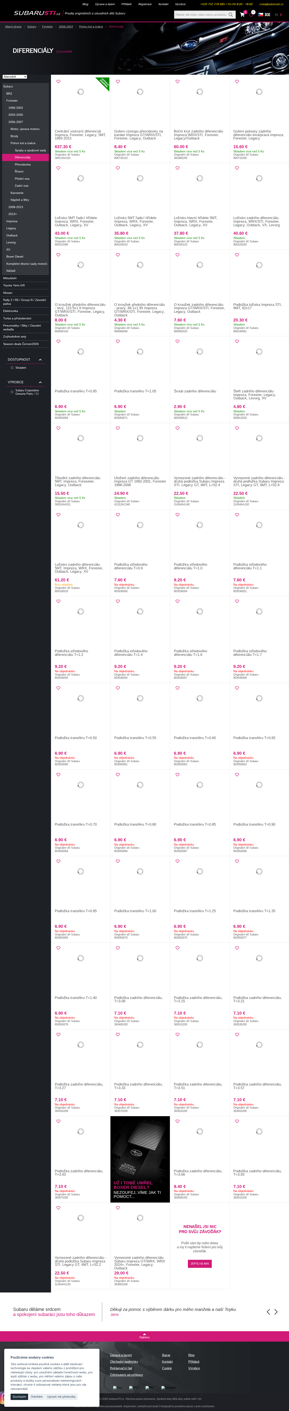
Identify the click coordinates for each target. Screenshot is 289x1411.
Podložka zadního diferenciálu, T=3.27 (79, 1086)
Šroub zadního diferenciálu (195, 391)
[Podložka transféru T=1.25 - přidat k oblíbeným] (177, 861)
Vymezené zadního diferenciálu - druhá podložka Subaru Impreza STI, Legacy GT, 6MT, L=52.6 (259, 481)
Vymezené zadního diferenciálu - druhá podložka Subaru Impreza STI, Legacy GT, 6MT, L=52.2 (80, 1261)
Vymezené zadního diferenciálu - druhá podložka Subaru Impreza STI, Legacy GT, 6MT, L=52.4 (200, 481)
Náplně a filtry (20, 199)
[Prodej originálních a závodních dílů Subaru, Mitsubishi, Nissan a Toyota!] (63, 13)
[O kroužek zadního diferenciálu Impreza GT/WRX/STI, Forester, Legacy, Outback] (200, 276)
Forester (47, 26)
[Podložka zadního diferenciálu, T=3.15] (200, 969)
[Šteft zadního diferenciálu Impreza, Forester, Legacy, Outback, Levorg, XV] (259, 363)
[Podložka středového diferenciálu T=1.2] (80, 623)
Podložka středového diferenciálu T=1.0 (190, 566)
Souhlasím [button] (19, 1396)
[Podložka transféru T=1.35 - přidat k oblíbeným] (237, 861)
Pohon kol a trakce (91, 26)
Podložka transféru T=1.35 (254, 911)
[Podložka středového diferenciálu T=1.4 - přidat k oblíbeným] (118, 601)
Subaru (31, 26)
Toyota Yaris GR (14, 285)
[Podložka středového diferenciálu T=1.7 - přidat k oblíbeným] (237, 601)
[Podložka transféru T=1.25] (200, 882)
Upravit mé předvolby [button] (61, 1396)
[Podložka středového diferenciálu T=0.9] (140, 536)
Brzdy (14, 136)
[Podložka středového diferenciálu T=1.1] (259, 536)
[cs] (260, 14)
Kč (276, 15)
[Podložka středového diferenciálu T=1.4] (140, 623)
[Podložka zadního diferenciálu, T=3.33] (140, 1056)
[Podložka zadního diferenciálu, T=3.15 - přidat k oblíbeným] (177, 948)
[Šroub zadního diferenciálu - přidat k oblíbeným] (177, 341)
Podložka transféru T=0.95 (76, 391)
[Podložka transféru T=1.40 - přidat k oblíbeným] (58, 948)
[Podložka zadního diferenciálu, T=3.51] (200, 1056)
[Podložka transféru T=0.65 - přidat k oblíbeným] (237, 688)
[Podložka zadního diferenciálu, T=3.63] (80, 1143)
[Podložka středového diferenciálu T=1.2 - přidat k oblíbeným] (58, 601)
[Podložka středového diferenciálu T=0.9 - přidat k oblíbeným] (118, 515)
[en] (267, 14)
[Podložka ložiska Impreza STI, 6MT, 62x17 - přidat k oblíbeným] (237, 255)
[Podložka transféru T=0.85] (200, 796)
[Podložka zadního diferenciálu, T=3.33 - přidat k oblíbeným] (118, 1035)
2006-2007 (66, 26)
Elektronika (10, 311)
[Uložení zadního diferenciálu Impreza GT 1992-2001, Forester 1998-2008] (140, 449)
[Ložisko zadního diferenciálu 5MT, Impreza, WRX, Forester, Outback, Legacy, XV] (80, 536)
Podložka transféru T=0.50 (76, 738)
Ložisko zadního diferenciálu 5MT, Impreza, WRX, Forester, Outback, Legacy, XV (79, 568)
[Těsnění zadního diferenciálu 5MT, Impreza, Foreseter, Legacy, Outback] (80, 449)
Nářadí (10, 270)
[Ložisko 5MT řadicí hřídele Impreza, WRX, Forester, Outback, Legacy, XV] (80, 189)
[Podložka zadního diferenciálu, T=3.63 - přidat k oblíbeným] (58, 1121)
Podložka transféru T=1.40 (76, 998)
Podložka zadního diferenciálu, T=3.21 (257, 999)
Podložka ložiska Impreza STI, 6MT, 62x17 (257, 306)
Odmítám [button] (37, 1396)
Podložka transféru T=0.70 (76, 824)
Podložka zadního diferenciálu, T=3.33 (138, 1086)
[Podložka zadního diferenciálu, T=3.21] (259, 969)
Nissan (7, 292)
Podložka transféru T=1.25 (195, 911)
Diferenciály (22, 157)
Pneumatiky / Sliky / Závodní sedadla (22, 327)
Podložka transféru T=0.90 (254, 824)
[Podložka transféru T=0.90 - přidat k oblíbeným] (237, 775)
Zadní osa (21, 185)
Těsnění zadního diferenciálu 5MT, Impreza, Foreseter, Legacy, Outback (77, 481)
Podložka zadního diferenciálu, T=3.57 (257, 1086)
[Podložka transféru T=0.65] (259, 709)
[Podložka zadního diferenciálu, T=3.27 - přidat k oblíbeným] (58, 1035)
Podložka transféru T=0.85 (195, 824)
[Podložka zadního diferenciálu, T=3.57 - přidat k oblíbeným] (237, 1035)
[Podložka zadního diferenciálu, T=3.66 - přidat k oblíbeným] (177, 1121)
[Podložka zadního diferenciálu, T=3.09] (140, 969)
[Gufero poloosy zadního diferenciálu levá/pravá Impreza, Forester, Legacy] (259, 103)
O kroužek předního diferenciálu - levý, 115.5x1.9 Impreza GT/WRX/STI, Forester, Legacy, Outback (80, 310)
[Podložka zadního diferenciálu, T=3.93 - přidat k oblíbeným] (237, 1121)
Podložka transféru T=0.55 (135, 738)
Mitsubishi (10, 278)
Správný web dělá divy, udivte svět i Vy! (179, 1398)
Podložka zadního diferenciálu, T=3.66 (198, 1173)
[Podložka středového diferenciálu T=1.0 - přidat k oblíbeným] (177, 515)
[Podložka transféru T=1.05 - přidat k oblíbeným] (118, 341)
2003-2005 (15, 114)
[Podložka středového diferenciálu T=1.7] (259, 623)
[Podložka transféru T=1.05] (140, 363)
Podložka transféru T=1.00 (135, 911)
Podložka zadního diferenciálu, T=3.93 (257, 1173)
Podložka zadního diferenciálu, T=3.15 (198, 999)
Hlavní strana (13, 26)
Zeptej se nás (200, 1263)
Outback (12, 235)
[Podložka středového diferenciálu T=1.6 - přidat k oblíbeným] (177, 601)
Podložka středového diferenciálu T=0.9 (130, 566)
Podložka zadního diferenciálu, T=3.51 (198, 1086)
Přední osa (22, 178)
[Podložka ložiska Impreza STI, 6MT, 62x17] (259, 276)
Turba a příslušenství (17, 318)
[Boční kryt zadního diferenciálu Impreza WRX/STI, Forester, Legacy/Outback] (200, 103)
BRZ (9, 93)
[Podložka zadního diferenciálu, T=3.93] (259, 1143)
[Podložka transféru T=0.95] (80, 363)
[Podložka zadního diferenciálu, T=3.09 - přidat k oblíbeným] (118, 948)
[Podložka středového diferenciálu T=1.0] (200, 536)
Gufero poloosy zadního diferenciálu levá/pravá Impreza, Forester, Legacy (258, 134)
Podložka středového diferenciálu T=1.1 (250, 566)
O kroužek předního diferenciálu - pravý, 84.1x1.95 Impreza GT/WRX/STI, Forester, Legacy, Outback (139, 310)
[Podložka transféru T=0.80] (140, 796)
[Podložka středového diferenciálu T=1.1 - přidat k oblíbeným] (237, 515)
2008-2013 (15, 207)
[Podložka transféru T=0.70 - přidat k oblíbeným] (58, 775)
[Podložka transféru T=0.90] (259, 796)
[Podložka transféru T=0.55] (140, 709)
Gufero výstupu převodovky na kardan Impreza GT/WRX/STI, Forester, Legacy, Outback (138, 134)
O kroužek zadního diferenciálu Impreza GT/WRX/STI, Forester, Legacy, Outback (199, 308)
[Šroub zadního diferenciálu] (200, 363)
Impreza (11, 221)
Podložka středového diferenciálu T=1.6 (190, 653)
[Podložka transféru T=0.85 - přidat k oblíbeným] (177, 775)
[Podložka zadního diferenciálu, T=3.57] (259, 1056)
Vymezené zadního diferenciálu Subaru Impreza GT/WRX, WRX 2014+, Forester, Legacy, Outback (139, 1263)
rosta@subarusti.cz (271, 4)
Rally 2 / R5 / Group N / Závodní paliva (24, 301)
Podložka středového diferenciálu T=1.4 (130, 653)
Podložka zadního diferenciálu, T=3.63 (79, 1173)
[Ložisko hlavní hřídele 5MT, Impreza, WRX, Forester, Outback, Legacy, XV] (200, 189)
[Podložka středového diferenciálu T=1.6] (200, 623)
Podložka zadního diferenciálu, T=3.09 (138, 999)
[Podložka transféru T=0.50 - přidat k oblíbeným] (58, 688)
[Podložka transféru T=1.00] (140, 882)
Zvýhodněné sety (14, 336)
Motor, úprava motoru (25, 129)
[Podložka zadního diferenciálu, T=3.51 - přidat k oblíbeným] (177, 1035)
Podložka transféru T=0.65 (254, 738)
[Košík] (242, 15)
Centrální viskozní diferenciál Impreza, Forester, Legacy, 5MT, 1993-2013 (80, 134)
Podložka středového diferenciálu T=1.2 (71, 653)
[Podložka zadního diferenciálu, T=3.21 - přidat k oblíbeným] (237, 948)
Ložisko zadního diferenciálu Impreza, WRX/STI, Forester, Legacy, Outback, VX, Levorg (256, 221)
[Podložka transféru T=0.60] (200, 709)
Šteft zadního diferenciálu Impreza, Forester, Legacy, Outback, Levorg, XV (254, 394)
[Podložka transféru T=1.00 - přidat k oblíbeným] (118, 861)
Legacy (11, 228)
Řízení (19, 171)
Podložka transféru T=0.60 (195, 738)
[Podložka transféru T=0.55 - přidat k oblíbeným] (118, 688)
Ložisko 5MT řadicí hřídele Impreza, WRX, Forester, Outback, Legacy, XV (76, 221)
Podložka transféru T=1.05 (135, 391)
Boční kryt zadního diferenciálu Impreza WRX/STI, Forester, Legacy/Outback (198, 134)
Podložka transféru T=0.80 (135, 824)
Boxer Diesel (14, 256)
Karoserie (17, 192)
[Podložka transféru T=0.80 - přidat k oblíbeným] (118, 775)
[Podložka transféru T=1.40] (80, 969)
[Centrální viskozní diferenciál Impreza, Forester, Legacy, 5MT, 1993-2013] (80, 103)
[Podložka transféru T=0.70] (80, 796)
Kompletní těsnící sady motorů (26, 263)
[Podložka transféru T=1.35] (259, 882)
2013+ (12, 214)
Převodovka (23, 164)
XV (8, 249)
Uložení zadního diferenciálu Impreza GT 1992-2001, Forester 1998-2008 (140, 481)
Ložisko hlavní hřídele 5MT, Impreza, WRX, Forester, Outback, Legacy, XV (195, 221)
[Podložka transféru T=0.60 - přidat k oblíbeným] (177, 688)
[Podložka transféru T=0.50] (80, 709)
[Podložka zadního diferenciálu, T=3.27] (80, 1056)
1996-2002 (15, 107)
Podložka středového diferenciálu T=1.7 (250, 653)
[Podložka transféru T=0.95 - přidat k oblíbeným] (58, 341)
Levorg (11, 242)
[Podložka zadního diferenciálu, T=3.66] (200, 1143)
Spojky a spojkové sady (30, 150)
